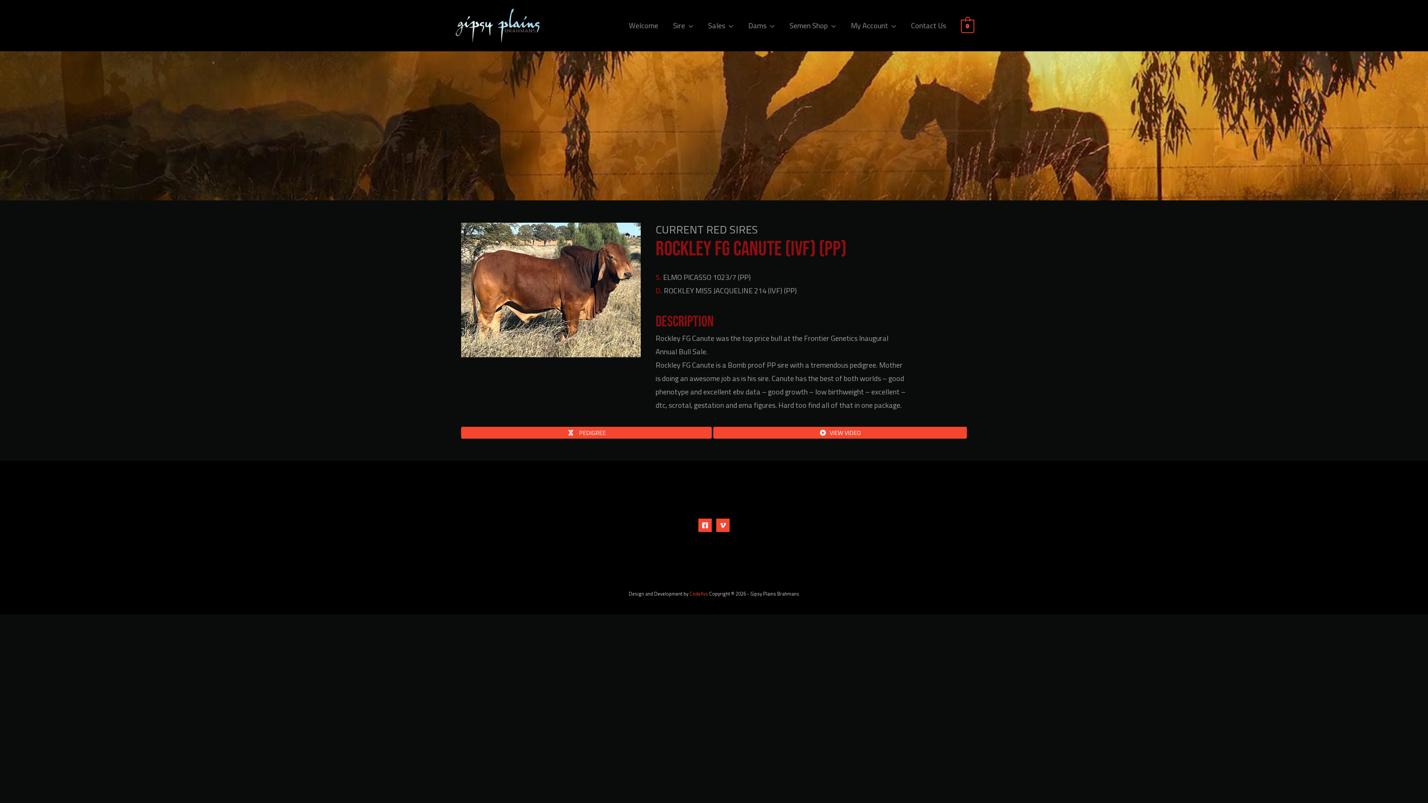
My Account (869, 25)
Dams (757, 25)
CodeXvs (698, 593)
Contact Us (928, 25)
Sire (679, 25)
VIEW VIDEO (845, 432)
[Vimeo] (723, 525)
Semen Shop (808, 25)
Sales (716, 25)
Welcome (643, 25)
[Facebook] (705, 525)
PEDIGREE (592, 432)
